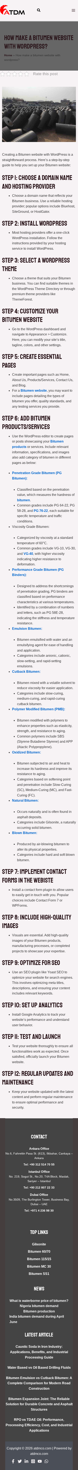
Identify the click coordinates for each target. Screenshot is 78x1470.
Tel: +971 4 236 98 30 (39, 1210)
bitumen (23, 500)
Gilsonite (39, 1244)
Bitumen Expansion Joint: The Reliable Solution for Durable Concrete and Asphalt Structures (39, 1404)
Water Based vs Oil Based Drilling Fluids (39, 1367)
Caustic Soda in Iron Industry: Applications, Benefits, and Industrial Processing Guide (39, 1352)
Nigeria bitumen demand (39, 1306)
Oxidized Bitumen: (26, 752)
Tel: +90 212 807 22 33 (39, 1187)
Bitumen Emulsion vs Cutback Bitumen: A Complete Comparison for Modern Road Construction (39, 1383)
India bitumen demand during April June (36, 1319)
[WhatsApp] (46, 1461)
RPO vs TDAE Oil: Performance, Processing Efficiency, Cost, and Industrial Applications (39, 1425)
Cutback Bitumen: (26, 671)
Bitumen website (34, 390)
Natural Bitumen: (25, 800)
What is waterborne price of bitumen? (39, 1300)
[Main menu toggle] (73, 10)
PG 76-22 (41, 510)
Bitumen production (39, 1311)
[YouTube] (40, 1461)
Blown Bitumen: (24, 833)
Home (8, 55)
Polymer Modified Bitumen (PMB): (38, 709)
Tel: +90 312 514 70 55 (39, 1164)
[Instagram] (33, 1461)
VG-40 (28, 553)
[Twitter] (20, 1461)
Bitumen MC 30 (39, 1266)
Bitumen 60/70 (39, 1251)
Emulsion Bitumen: (27, 628)
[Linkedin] (26, 1461)
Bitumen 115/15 (39, 1259)
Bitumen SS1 (39, 1274)
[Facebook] (13, 1461)
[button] (39, 11)
